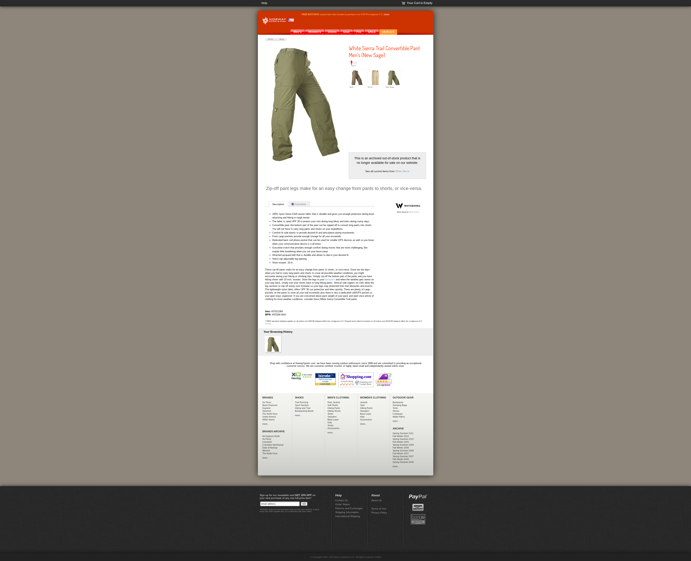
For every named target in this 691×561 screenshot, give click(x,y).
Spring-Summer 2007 (403, 456)
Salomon (266, 411)
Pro (358, 31)
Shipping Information (347, 512)
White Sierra (402, 171)
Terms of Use (378, 508)
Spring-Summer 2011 (403, 433)
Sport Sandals (302, 405)
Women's (314, 31)
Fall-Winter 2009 (401, 442)
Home (270, 39)
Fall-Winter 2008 (401, 447)
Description (278, 204)
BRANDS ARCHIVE (273, 431)
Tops (362, 405)
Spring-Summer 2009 (403, 445)
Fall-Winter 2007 (401, 453)
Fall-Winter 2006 (401, 459)
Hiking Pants (334, 408)
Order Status (342, 504)
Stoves (396, 411)
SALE (372, 31)
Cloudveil (267, 442)
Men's (297, 31)
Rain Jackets (334, 402)
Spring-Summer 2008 (403, 450)
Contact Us (341, 500)
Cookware (398, 414)
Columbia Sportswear (273, 445)
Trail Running (301, 402)
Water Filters (399, 417)
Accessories (333, 428)
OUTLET (388, 31)
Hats (330, 422)
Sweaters (332, 417)
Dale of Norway (269, 447)
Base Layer (333, 419)
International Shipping (347, 516)
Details (268, 324)
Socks (330, 425)
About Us (376, 500)
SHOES (299, 397)
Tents (395, 408)
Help (264, 3)
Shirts (330, 414)
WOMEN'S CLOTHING (373, 397)
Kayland (266, 408)
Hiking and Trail (302, 408)
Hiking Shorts (334, 411)
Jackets (363, 402)
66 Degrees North (271, 436)
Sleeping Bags (400, 405)
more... (265, 424)
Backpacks (398, 402)
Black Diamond (269, 405)
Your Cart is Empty (419, 3)
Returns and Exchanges (349, 508)
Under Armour (269, 417)
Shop (281, 39)
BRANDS (267, 397)
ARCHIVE (398, 428)
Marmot (266, 450)
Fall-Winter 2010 (401, 436)
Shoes (332, 31)
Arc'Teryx (266, 402)
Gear (346, 31)
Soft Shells (333, 405)
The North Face (269, 414)
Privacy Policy (379, 512)
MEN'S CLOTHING (338, 397)
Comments (300, 204)
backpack (330, 279)
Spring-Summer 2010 (403, 439)
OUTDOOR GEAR (403, 397)
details (386, 14)
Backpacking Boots (304, 411)
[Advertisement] (379, 120)
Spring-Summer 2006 (403, 462)
